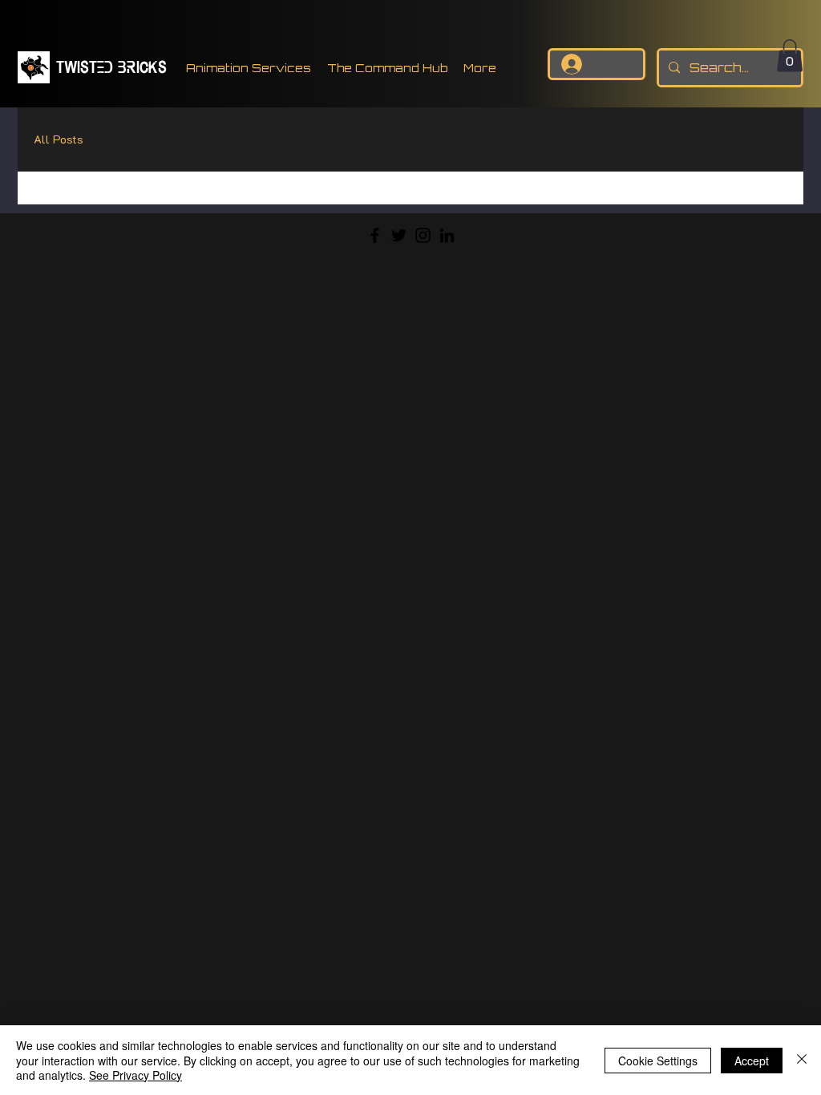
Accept (751, 1061)
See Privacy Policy (135, 1075)
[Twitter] (399, 235)
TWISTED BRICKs (111, 66)
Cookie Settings (658, 1061)
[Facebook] (375, 235)
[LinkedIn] (447, 235)
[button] (789, 55)
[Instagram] (423, 235)
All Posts (58, 139)
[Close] (801, 1060)
